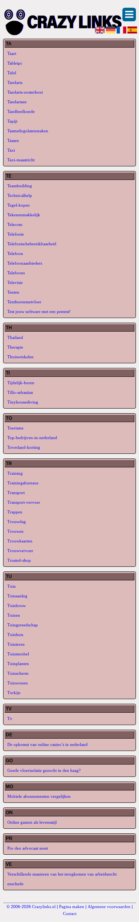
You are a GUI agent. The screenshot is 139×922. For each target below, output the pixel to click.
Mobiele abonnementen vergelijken (39, 796)
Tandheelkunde (21, 111)
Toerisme (15, 428)
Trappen (14, 512)
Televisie (15, 282)
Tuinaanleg (17, 596)
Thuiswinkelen (20, 356)
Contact (69, 913)
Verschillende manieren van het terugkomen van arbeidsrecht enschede (62, 879)
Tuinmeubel (18, 654)
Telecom (14, 224)
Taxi (11, 150)
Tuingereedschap (22, 625)
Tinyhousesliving (22, 402)
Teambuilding (19, 185)
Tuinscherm (18, 673)
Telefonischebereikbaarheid (31, 243)
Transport (16, 492)
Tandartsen (17, 101)
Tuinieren (16, 644)
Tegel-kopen (18, 205)
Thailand (15, 337)
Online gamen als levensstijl (32, 822)
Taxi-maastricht (21, 159)
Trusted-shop (19, 560)
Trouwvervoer (20, 550)
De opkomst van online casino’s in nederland (47, 744)
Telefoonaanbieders (24, 263)
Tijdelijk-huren (20, 382)
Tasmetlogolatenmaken (27, 130)
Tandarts (14, 82)
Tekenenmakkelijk (23, 214)
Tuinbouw (16, 605)
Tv (9, 718)
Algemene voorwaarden (109, 906)
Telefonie (15, 234)
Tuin (11, 586)
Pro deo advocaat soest (27, 848)
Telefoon (15, 253)
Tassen (13, 140)
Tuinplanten (18, 663)
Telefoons (16, 272)
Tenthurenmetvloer (24, 301)
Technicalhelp (19, 195)
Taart (11, 53)
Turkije (13, 692)
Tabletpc (14, 63)
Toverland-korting (23, 447)
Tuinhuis (15, 634)
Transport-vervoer (23, 502)
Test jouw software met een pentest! (39, 311)
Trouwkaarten (19, 541)
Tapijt (12, 121)
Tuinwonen (17, 683)
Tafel (11, 72)
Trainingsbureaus (22, 483)
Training (15, 473)
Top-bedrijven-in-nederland (32, 437)
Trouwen (15, 531)
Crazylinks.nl (44, 906)
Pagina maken (71, 906)
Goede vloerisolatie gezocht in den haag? (44, 770)
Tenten (13, 292)
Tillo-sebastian (20, 392)
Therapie (15, 347)
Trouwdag (16, 521)
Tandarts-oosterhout (25, 92)
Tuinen (13, 615)
